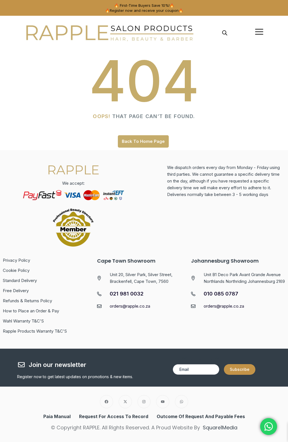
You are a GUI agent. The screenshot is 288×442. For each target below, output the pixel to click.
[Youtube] (162, 401)
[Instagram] (144, 401)
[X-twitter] (125, 401)
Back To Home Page (143, 141)
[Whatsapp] (181, 401)
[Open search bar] (225, 32)
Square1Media (220, 427)
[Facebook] (106, 401)
